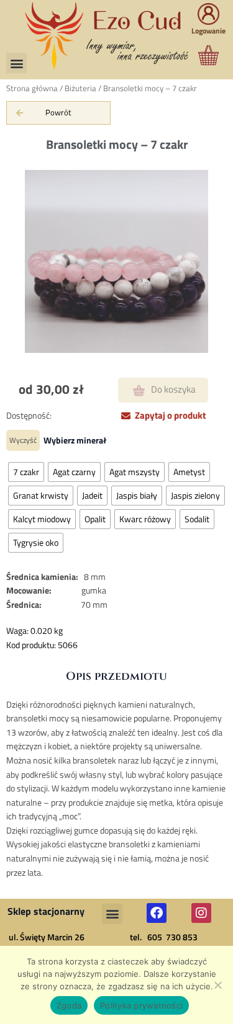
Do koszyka (173, 389)
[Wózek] (196, 65)
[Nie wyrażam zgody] (217, 985)
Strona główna (32, 88)
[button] (16, 63)
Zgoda (69, 1005)
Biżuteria (80, 88)
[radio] (26, 472)
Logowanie (208, 19)
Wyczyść (23, 440)
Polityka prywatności (141, 1005)
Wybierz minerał (74, 440)
